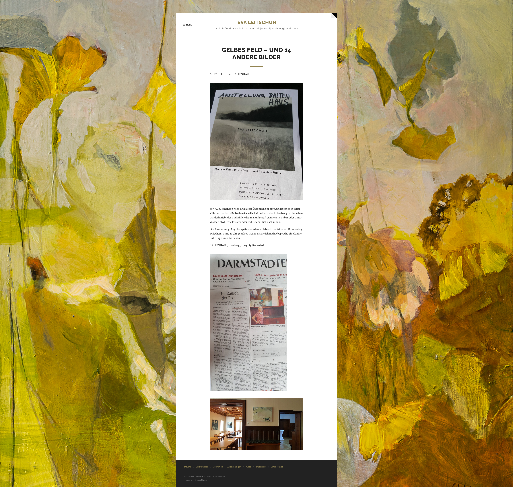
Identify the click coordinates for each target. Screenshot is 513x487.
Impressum (261, 467)
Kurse (248, 467)
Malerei (187, 467)
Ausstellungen (234, 467)
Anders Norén (201, 480)
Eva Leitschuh (256, 22)
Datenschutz (277, 467)
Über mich (218, 467)
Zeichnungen (202, 467)
